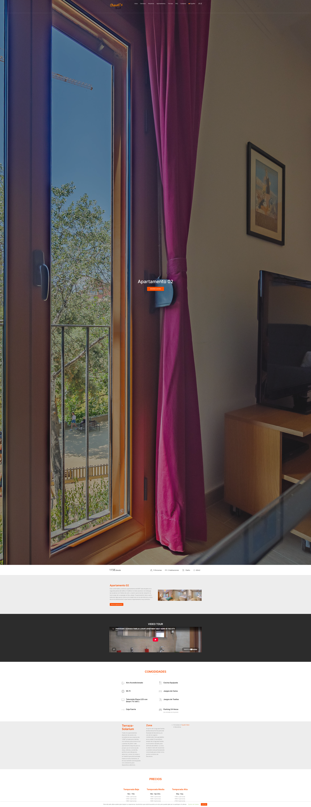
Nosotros (151, 3)
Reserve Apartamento (116, 604)
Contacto (183, 3)
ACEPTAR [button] (204, 804)
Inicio (136, 3)
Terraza (170, 3)
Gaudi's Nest (185, 725)
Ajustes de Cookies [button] (193, 804)
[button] (161, 595)
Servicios (143, 3)
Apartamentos (161, 3)
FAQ (176, 3)
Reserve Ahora (155, 289)
